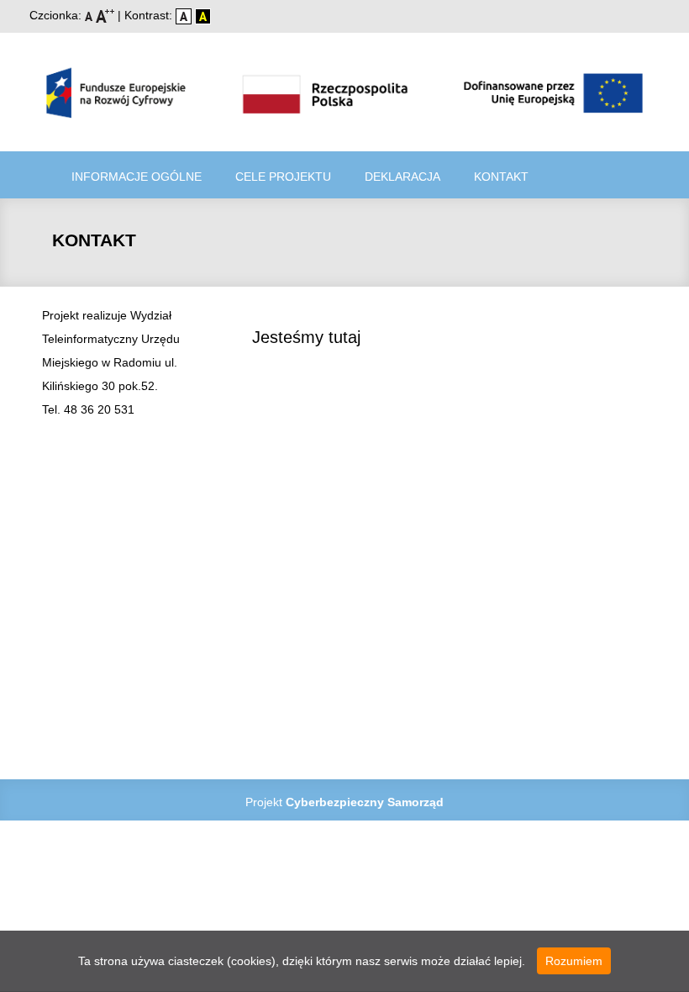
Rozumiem (573, 961)
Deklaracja (402, 176)
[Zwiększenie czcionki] (107, 15)
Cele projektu (283, 176)
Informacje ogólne (136, 176)
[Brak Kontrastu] (185, 15)
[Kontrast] (203, 15)
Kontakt (501, 176)
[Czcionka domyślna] (90, 15)
